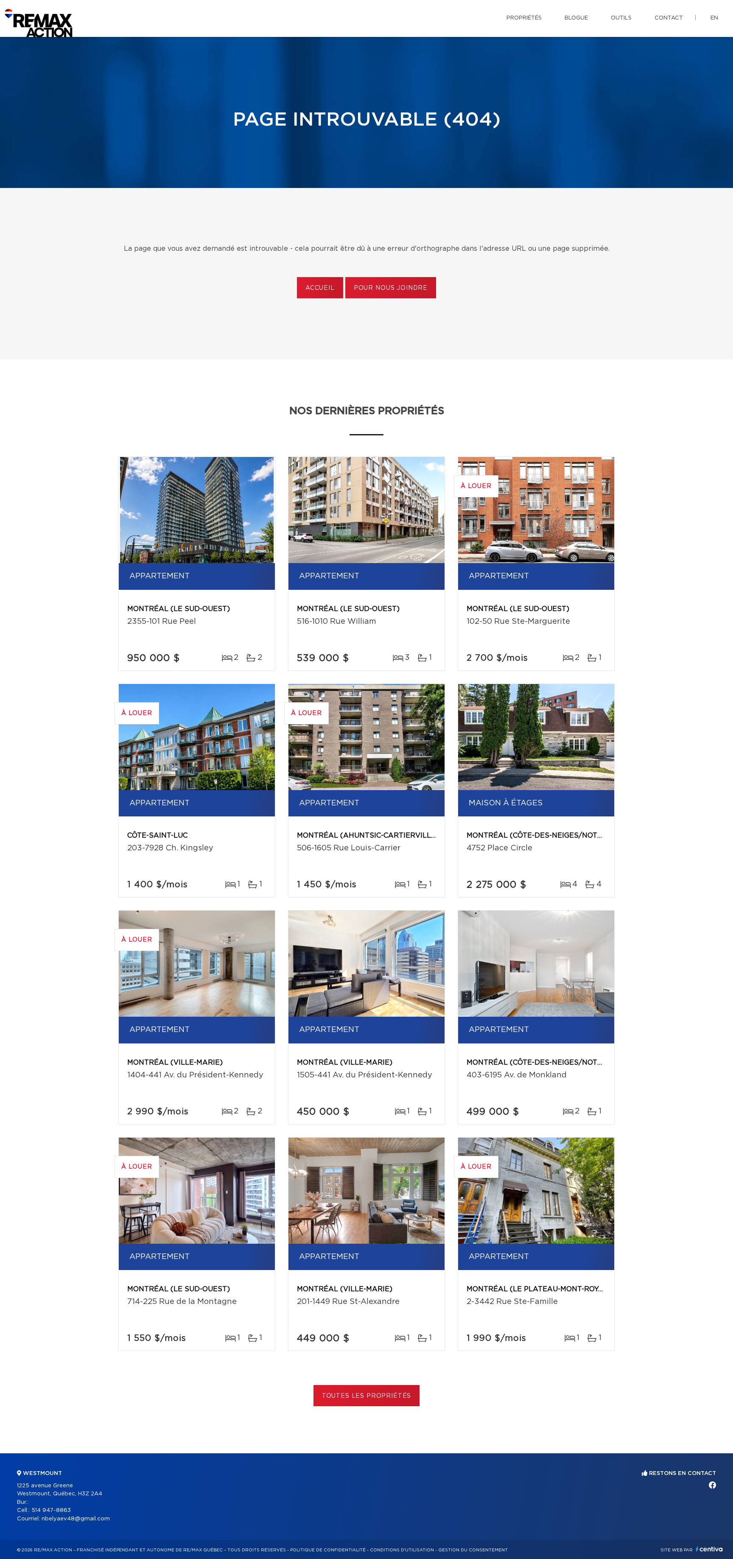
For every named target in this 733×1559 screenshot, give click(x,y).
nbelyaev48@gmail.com (76, 1519)
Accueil (320, 288)
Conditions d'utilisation (402, 1550)
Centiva (709, 1549)
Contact (669, 18)
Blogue (576, 18)
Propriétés (524, 18)
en (714, 18)
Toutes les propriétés (366, 1396)
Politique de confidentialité (328, 1550)
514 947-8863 (51, 1510)
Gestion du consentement (473, 1550)
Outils (621, 18)
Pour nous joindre (391, 288)
